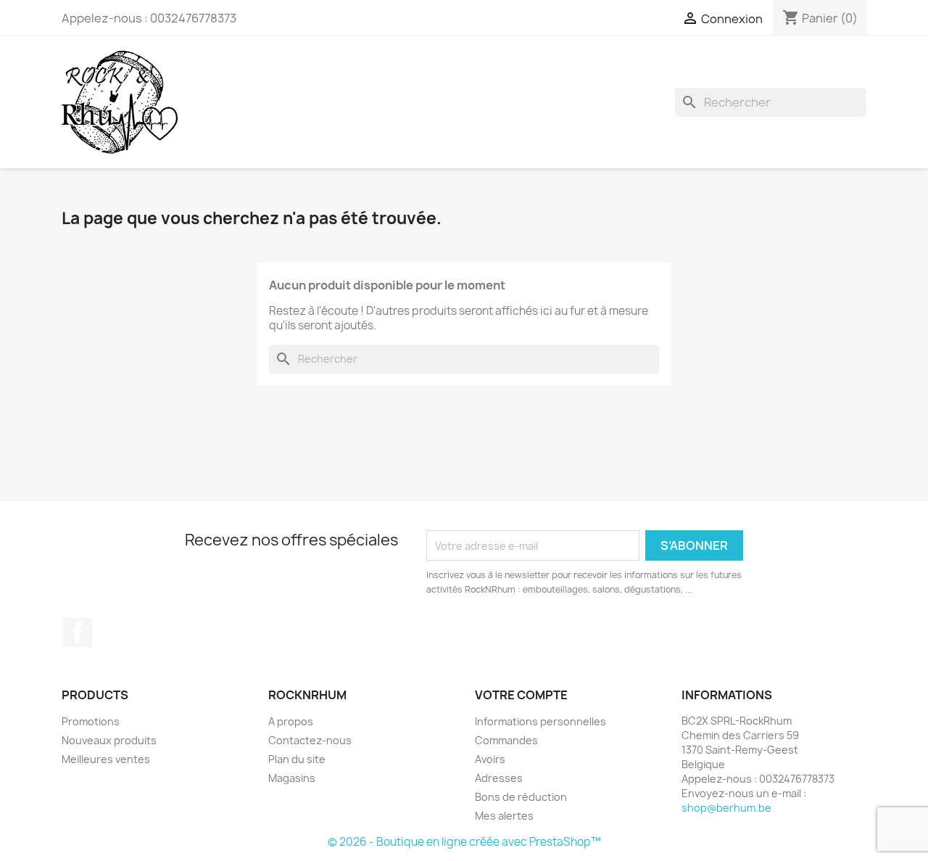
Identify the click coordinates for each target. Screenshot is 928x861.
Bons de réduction (521, 797)
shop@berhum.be (726, 808)
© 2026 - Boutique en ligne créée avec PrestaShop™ (464, 841)
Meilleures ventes (106, 759)
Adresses (499, 778)
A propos (290, 721)
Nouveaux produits (109, 740)
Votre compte (521, 695)
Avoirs (490, 759)
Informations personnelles (540, 721)
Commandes (506, 740)
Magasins (291, 778)
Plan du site (297, 759)
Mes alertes (504, 816)
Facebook (77, 632)
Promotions (91, 721)
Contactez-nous (310, 740)
